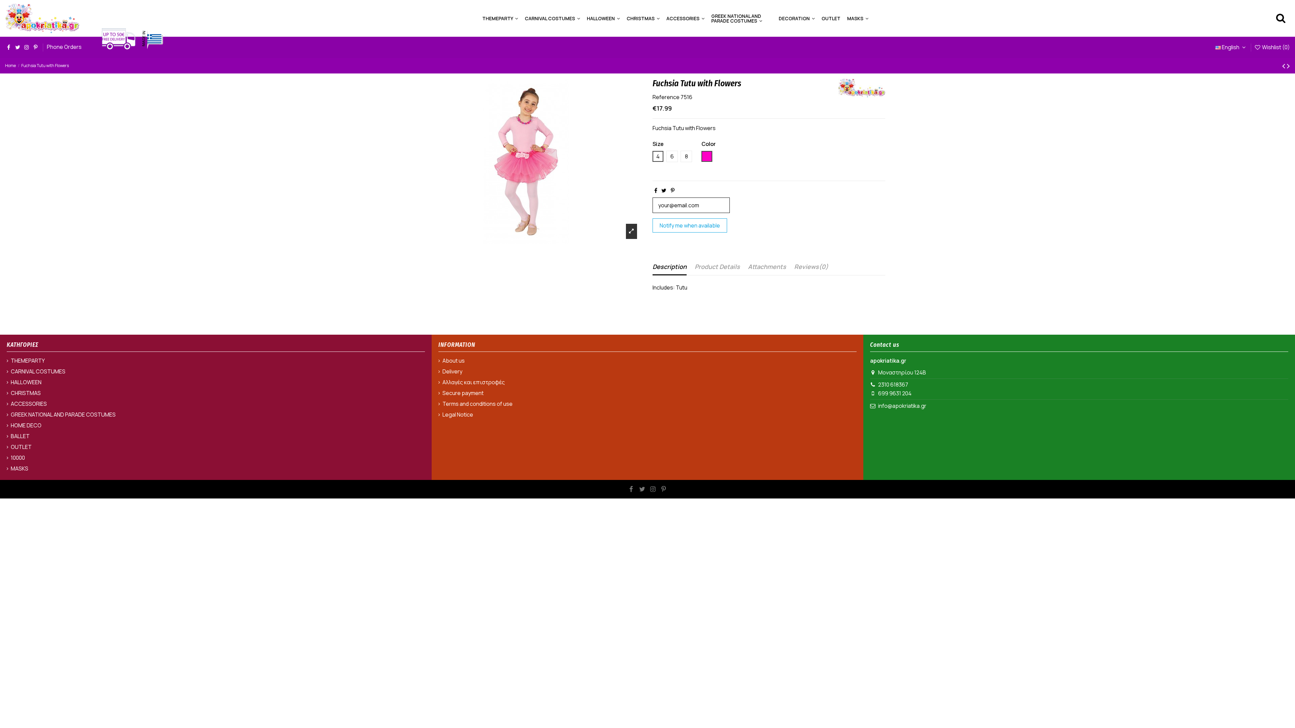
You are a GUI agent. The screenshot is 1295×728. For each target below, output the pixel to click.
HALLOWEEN (26, 382)
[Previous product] (1284, 65)
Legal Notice (457, 414)
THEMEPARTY (28, 360)
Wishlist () (1275, 47)
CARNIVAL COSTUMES (38, 371)
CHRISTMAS (26, 393)
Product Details (717, 267)
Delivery (452, 371)
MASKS (19, 468)
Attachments (767, 267)
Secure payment (463, 393)
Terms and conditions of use (477, 403)
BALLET (20, 436)
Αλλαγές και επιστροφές (473, 382)
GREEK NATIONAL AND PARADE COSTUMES (63, 414)
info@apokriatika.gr (902, 406)
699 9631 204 (895, 393)
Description (670, 267)
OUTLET (21, 447)
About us (453, 360)
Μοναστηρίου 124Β (902, 372)
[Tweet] (663, 190)
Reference (666, 97)
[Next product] (1288, 65)
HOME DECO (26, 425)
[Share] (655, 190)
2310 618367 (893, 384)
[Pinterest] (672, 190)
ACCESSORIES (29, 403)
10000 (18, 457)
